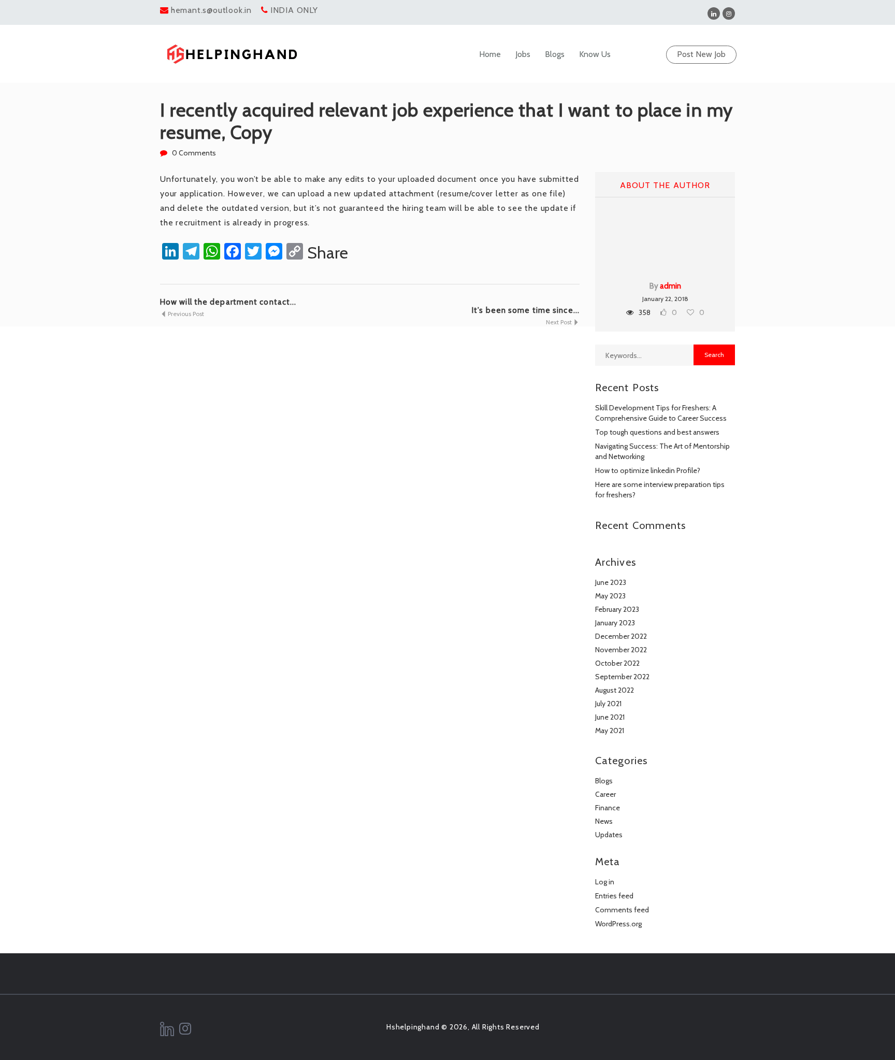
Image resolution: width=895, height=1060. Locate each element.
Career (605, 794)
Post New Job (701, 54)
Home (490, 54)
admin (670, 286)
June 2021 (610, 717)
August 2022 (614, 690)
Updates (609, 834)
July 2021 (608, 703)
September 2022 (622, 676)
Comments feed (622, 909)
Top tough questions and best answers (657, 432)
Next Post (559, 322)
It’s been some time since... (526, 310)
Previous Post (185, 314)
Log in (604, 881)
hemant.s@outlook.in (211, 10)
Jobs (522, 54)
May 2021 (609, 730)
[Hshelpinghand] (232, 54)
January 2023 (615, 622)
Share (327, 253)
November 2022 (621, 649)
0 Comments (194, 152)
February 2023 (617, 609)
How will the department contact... (228, 302)
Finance (607, 807)
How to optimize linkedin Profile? (647, 470)
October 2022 (617, 663)
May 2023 (610, 595)
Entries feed (614, 895)
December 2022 (621, 636)
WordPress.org (618, 923)
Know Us (595, 54)
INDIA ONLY (294, 10)
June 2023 (610, 582)
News (604, 821)
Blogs (555, 54)
